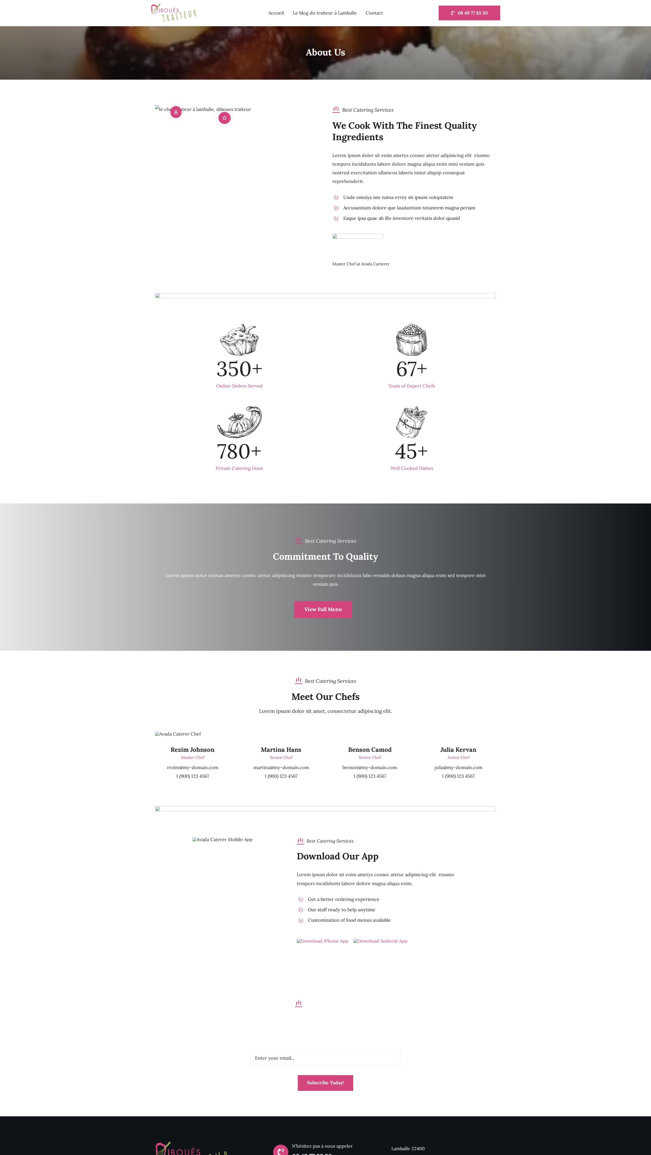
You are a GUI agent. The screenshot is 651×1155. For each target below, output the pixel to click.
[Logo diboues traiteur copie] (192, 1144)
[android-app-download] (380, 941)
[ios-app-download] (322, 941)
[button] (176, 112)
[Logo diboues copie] (174, 6)
